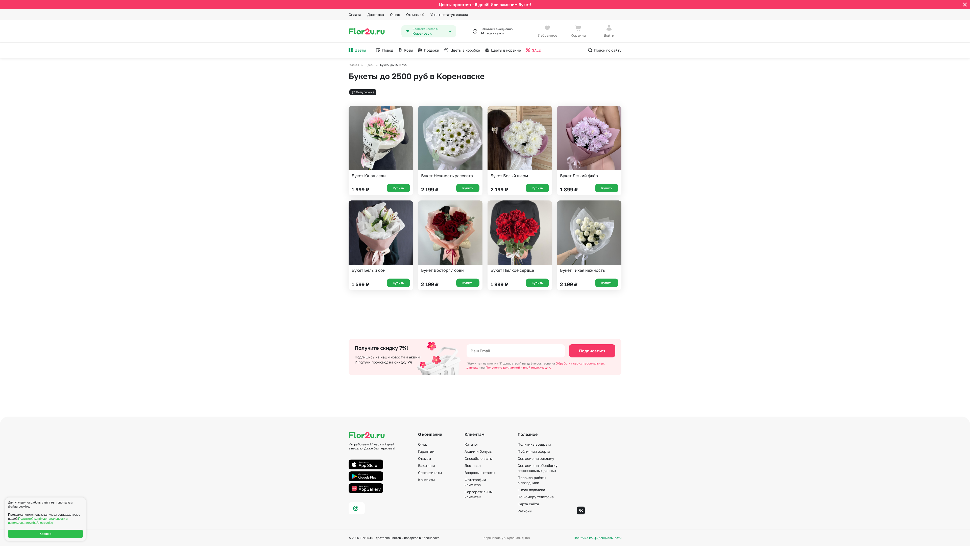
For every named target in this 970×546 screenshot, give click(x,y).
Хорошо (46, 534)
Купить (398, 188)
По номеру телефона (535, 497)
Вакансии (426, 465)
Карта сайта (528, 504)
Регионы (525, 511)
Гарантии (426, 451)
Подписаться (592, 350)
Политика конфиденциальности (597, 537)
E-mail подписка (531, 490)
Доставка (375, 14)
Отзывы (415, 14)
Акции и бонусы (478, 451)
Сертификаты (430, 472)
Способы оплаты (479, 458)
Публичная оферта (534, 451)
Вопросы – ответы (480, 472)
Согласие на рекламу (536, 458)
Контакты (426, 479)
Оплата (355, 14)
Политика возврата (534, 444)
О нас (395, 14)
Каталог (471, 444)
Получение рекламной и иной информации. (518, 367)
